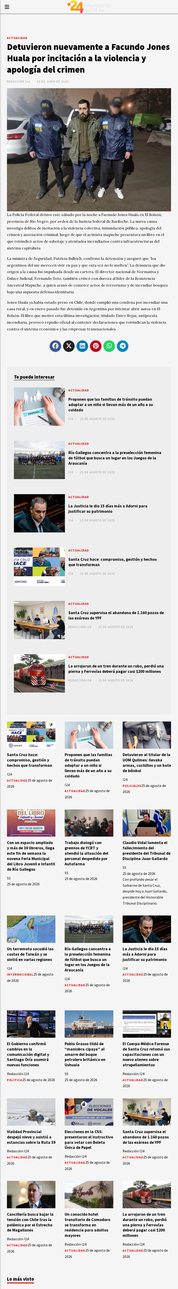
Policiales (132, 786)
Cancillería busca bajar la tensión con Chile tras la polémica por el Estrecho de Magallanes (30, 1222)
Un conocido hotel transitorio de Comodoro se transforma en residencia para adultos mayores (87, 1225)
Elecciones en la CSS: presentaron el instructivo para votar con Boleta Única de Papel (89, 1139)
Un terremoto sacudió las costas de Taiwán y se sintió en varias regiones (30, 954)
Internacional (20, 974)
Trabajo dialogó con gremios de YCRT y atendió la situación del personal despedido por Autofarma (86, 853)
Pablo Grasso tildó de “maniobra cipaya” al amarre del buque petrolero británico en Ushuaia (85, 1054)
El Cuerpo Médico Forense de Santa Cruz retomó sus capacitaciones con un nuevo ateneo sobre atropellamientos (146, 1054)
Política (14, 1080)
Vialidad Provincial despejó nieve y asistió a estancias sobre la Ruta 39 (31, 1137)
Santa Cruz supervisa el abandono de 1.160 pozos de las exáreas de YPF (116, 615)
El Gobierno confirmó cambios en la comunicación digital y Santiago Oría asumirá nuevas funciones (28, 1054)
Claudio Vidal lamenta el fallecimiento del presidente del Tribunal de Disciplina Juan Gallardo (147, 850)
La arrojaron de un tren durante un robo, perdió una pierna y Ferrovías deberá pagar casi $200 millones (116, 669)
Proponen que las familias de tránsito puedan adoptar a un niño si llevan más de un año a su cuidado (110, 404)
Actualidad (17, 38)
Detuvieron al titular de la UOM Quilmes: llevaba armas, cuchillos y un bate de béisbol (147, 762)
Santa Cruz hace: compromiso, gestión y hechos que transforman (112, 562)
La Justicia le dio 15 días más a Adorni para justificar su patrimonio (107, 508)
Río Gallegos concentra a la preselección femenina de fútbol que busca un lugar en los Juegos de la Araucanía (114, 458)
